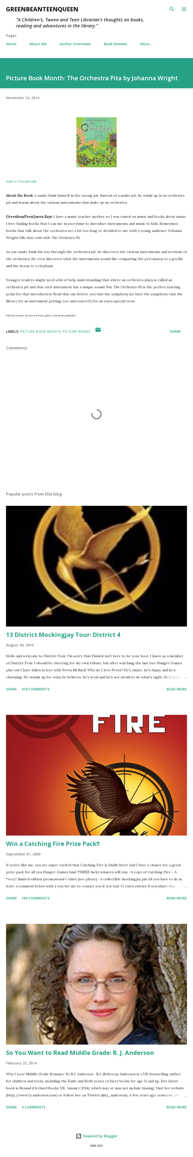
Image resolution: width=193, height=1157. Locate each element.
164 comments (36, 898)
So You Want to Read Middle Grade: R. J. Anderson (80, 1052)
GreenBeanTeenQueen (42, 9)
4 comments (33, 1107)
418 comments (36, 689)
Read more (177, 689)
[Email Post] (98, 331)
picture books (76, 331)
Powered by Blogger (99, 1136)
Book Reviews (115, 44)
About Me (37, 44)
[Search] (172, 9)
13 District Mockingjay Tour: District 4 (63, 634)
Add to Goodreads (21, 181)
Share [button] (175, 331)
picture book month (40, 331)
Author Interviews (75, 44)
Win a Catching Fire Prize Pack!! (53, 843)
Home (11, 44)
